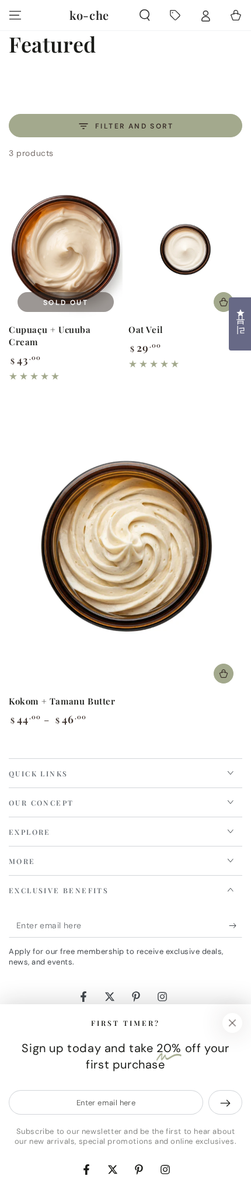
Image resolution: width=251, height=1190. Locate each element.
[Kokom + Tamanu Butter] (125, 546)
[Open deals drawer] (175, 15)
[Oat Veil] (185, 249)
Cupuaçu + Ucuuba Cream (50, 336)
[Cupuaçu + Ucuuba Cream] (66, 249)
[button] (145, 15)
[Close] (232, 1023)
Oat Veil (145, 329)
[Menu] (15, 15)
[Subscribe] (235, 926)
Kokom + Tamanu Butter (62, 701)
